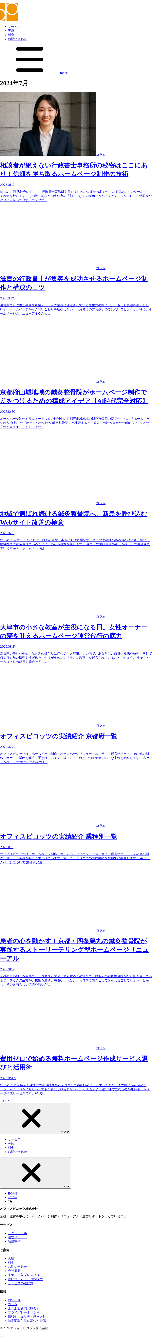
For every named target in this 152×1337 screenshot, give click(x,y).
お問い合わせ (17, 39)
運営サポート (17, 1237)
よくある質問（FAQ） (24, 1308)
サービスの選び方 (20, 1283)
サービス (14, 26)
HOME (12, 1193)
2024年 (12, 1197)
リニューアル (17, 1233)
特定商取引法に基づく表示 (27, 1320)
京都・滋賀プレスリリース (27, 1275)
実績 (11, 30)
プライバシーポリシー (24, 1312)
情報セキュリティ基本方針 (27, 1316)
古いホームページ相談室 (25, 1279)
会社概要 (14, 1270)
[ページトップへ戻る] (1, 1336)
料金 (11, 35)
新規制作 (14, 1241)
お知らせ (14, 1300)
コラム (12, 1304)
